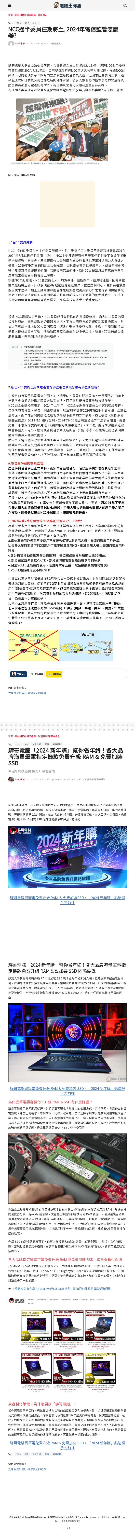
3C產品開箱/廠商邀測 (49, 736)
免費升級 (36, 744)
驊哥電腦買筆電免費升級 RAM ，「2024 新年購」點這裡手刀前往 (67, 900)
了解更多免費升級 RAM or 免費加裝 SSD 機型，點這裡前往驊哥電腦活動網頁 (61, 1288)
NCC (27, 23)
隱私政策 (105, 1517)
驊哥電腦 (57, 744)
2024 (18, 23)
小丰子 (21, 43)
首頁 (10, 15)
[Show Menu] (9, 5)
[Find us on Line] (68, 1528)
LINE (123, 53)
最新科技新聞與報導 (25, 15)
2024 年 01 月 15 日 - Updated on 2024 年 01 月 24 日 (56, 779)
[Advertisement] (67, 204)
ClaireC (21, 779)
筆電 (47, 744)
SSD (27, 744)
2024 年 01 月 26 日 (39, 43)
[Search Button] (125, 5)
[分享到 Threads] (117, 53)
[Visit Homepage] (67, 5)
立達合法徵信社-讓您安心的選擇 (27, 693)
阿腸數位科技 (74, 1521)
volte (35, 23)
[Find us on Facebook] (64, 1528)
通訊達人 (42, 15)
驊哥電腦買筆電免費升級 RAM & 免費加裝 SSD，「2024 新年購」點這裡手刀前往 (67, 1091)
